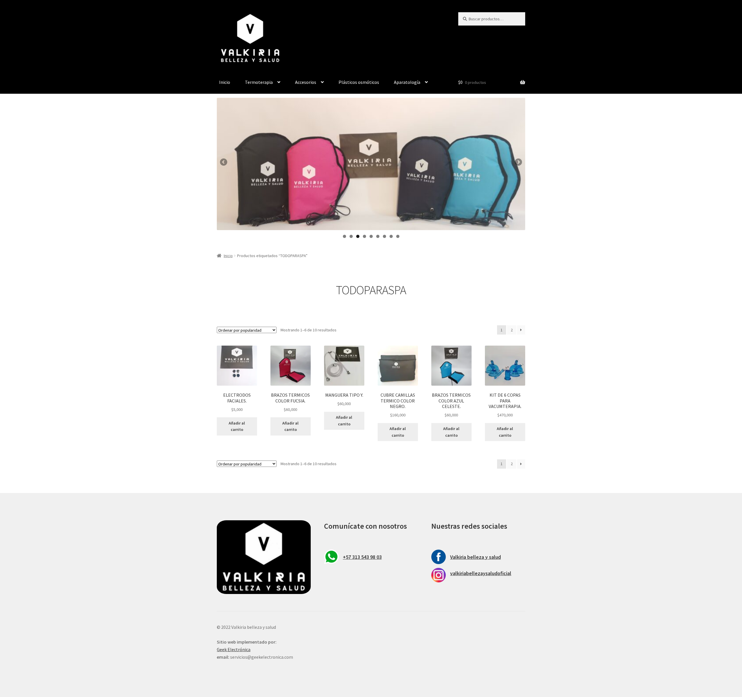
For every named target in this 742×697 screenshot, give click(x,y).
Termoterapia (259, 82)
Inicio (224, 82)
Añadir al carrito (237, 426)
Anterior (224, 162)
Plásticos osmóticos (359, 82)
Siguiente (518, 162)
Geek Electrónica (233, 649)
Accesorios (305, 82)
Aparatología (407, 82)
